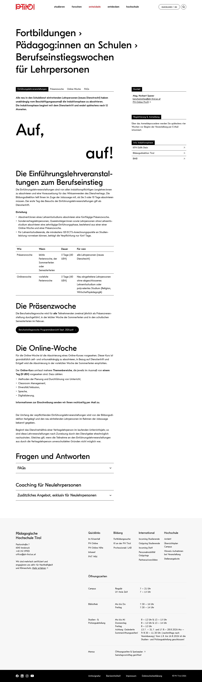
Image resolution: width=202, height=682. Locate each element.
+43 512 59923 (23, 551)
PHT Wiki (92, 556)
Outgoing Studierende (149, 543)
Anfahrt (167, 539)
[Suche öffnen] (183, 6)
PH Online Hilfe (95, 548)
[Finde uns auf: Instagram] (27, 676)
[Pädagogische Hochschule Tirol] (25, 7)
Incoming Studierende (149, 539)
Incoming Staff (146, 548)
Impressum (131, 676)
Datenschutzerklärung (152, 676)
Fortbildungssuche (122, 539)
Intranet (91, 552)
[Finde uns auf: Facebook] (17, 676)
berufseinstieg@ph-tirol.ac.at (147, 99)
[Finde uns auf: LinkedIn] (22, 676)
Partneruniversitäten (148, 560)
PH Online (93, 543)
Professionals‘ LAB (123, 548)
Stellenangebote (172, 559)
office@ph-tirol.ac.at (26, 554)
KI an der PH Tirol (122, 543)
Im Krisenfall (94, 539)
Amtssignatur (94, 676)
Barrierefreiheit (113, 676)
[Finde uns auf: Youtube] (32, 676)
